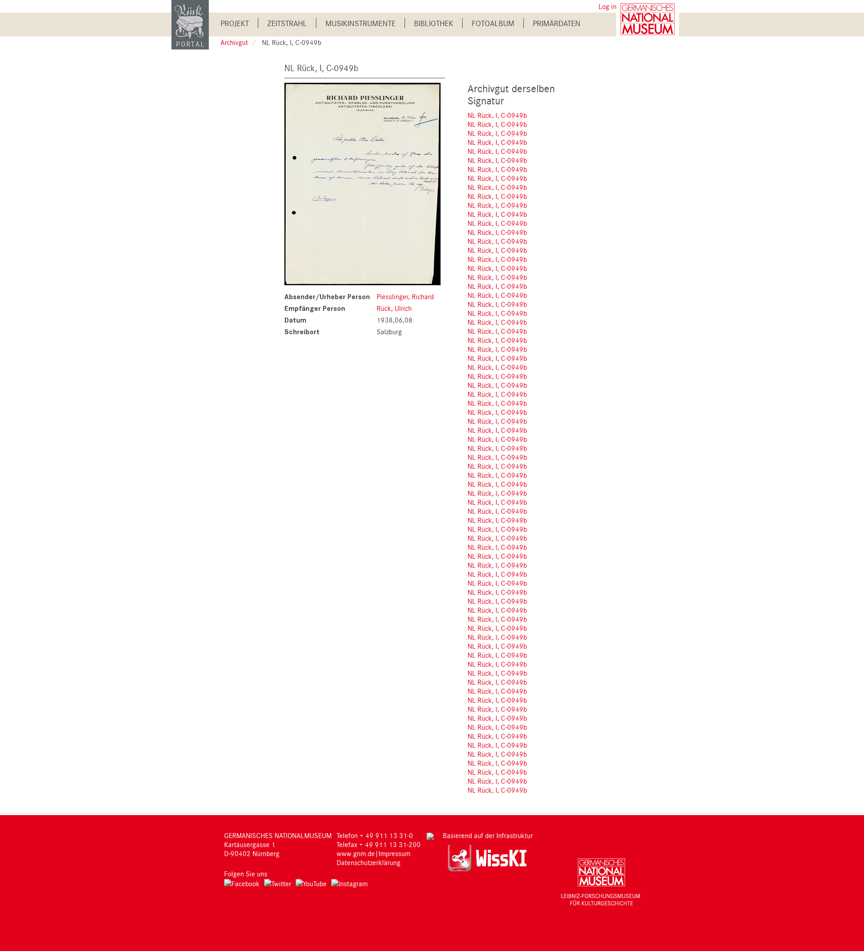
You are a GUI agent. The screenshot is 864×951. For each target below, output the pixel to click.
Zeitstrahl (287, 23)
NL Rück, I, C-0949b (497, 115)
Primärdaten (556, 23)
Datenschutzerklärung (368, 862)
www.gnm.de (356, 853)
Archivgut (234, 42)
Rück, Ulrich (394, 308)
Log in (607, 6)
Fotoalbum (493, 23)
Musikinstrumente (360, 23)
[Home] (190, 24)
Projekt (234, 23)
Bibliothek (433, 23)
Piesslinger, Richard (405, 296)
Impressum (394, 853)
